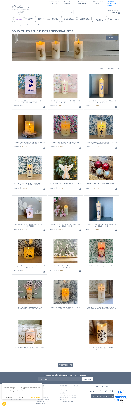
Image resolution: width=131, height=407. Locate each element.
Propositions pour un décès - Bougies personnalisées (101, 348)
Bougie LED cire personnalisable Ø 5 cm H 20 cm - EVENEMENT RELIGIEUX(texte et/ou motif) (102, 102)
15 (96, 188)
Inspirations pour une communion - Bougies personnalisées (65, 307)
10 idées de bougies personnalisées (101, 266)
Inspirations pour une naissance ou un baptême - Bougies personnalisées (29, 307)
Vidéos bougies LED (66, 401)
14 (60, 188)
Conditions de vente (42, 401)
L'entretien (63, 399)
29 (60, 147)
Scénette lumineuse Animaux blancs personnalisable (65, 266)
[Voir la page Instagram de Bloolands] (111, 391)
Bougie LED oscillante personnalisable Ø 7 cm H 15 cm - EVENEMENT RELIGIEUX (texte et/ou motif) (29, 185)
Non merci (8, 397)
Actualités (91, 392)
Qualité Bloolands (66, 389)
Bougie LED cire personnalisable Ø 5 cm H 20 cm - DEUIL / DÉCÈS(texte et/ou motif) (102, 226)
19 (24, 147)
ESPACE (112, 3)
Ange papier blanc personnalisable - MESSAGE (65, 183)
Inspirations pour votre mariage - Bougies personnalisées (29, 348)
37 (96, 147)
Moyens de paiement (42, 397)
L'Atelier (62, 393)
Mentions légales (41, 403)
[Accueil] (20, 9)
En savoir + (112, 38)
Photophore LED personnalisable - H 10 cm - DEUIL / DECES (29, 225)
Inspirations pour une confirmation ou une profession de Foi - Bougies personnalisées (101, 307)
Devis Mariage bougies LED (68, 397)
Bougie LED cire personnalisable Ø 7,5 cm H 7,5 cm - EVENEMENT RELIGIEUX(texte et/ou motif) (29, 143)
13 (24, 105)
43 (24, 188)
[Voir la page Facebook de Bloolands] (100, 391)
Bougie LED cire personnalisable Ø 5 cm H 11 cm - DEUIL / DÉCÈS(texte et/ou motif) (65, 226)
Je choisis (22, 397)
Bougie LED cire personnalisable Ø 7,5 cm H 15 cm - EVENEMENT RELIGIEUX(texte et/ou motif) (101, 143)
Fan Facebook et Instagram (102, 396)
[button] (4, 403)
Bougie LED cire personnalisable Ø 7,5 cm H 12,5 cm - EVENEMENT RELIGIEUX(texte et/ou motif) (65, 143)
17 (60, 105)
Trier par (102, 68)
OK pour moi (35, 397)
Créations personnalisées (68, 395)
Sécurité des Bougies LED (68, 391)
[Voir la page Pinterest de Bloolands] (106, 391)
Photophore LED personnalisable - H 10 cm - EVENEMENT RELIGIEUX (29, 101)
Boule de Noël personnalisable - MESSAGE (101, 183)
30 (96, 105)
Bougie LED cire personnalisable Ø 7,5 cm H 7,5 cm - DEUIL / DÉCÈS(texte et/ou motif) (29, 267)
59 (60, 270)
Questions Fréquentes (42, 399)
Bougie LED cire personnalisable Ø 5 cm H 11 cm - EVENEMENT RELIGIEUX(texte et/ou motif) (65, 102)
